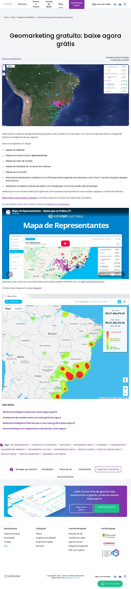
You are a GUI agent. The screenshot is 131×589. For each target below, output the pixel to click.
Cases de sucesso (12, 533)
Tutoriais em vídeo (77, 538)
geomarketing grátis (64, 449)
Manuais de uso (76, 533)
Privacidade (9, 538)
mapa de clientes (86, 449)
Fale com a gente (81, 508)
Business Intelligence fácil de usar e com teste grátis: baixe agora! (39, 423)
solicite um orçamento (58, 204)
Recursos (40, 546)
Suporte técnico (76, 542)
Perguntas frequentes (78, 546)
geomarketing (118, 445)
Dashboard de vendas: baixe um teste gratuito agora (32, 417)
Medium (37, 288)
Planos (39, 533)
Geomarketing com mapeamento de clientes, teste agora (34, 428)
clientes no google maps (44, 445)
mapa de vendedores (29, 454)
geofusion (65, 445)
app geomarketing (19, 445)
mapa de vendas (8, 454)
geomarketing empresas (13, 449)
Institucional (85, 469)
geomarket (102, 445)
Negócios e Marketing (26, 17)
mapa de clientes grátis (109, 449)
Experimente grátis (106, 507)
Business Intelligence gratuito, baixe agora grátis (30, 411)
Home (6, 17)
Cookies (7, 542)
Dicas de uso (66, 469)
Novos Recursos (65, 476)
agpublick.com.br (73, 578)
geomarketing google (39, 449)
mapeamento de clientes (54, 454)
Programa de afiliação (46, 538)
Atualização (47, 469)
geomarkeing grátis (83, 445)
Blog (13, 17)
